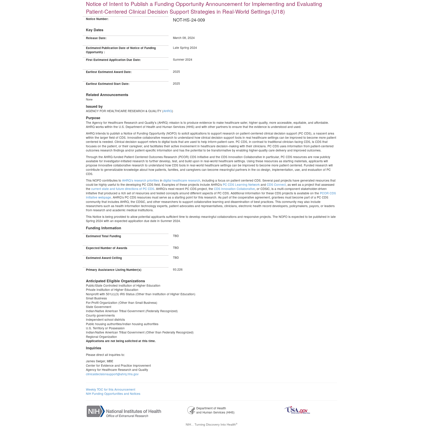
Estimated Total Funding (103, 236)
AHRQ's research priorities (140, 180)
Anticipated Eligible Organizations (115, 280)
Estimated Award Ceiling (104, 258)
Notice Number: (97, 19)
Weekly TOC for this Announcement (110, 389)
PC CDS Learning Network (241, 184)
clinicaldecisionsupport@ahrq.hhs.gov (112, 374)
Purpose (93, 117)
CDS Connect (276, 184)
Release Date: (96, 38)
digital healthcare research (181, 180)
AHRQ (167, 111)
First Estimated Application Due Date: (113, 60)
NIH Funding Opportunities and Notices (113, 393)
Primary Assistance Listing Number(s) (113, 270)
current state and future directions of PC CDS (122, 188)
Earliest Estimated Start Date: (108, 84)
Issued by (94, 106)
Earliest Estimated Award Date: (109, 72)
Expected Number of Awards (106, 248)
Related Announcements (107, 94)
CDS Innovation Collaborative (234, 188)
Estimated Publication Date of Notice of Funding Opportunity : (121, 50)
